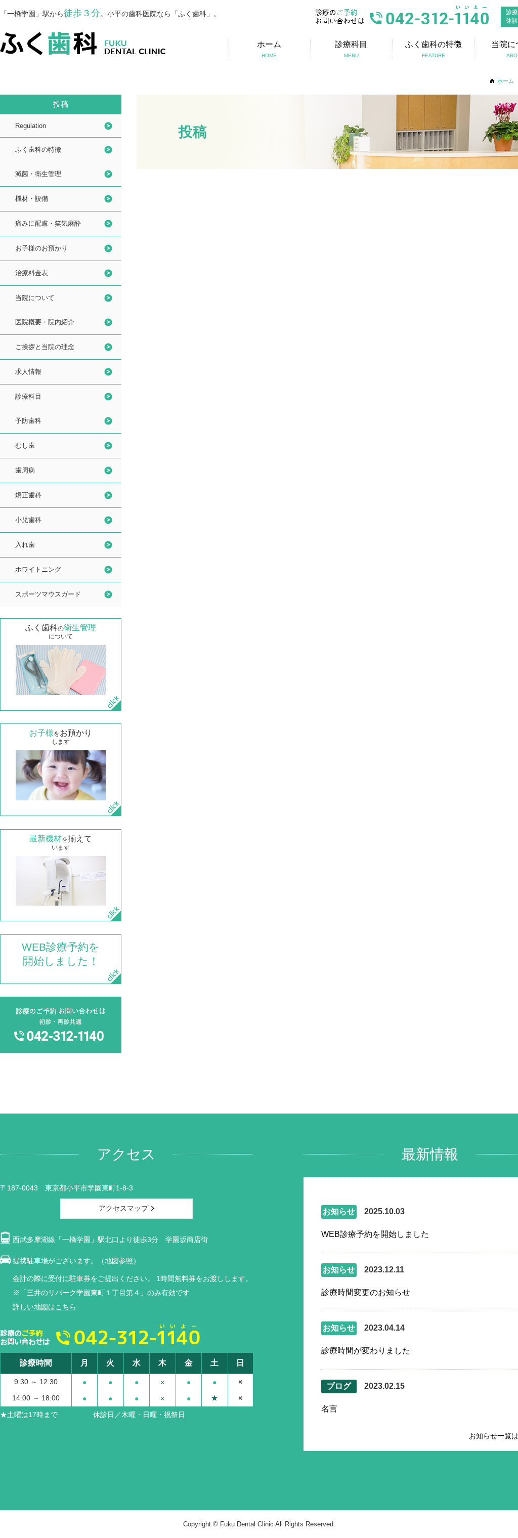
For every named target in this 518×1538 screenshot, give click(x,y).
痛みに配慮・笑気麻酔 (48, 223)
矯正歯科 (28, 495)
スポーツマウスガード (48, 594)
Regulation (30, 126)
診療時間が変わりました (365, 1350)
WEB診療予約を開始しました (375, 1234)
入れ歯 (25, 544)
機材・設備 (31, 198)
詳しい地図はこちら (44, 1307)
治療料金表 (31, 273)
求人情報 (28, 371)
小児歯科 (28, 520)
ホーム (505, 81)
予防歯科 (28, 420)
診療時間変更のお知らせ (365, 1292)
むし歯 (25, 445)
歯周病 (25, 470)
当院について (35, 298)
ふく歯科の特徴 (38, 149)
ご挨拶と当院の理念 (44, 347)
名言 (329, 1408)
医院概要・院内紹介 (44, 322)
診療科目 (28, 396)
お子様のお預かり (41, 248)
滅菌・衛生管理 (38, 174)
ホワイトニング (38, 569)
